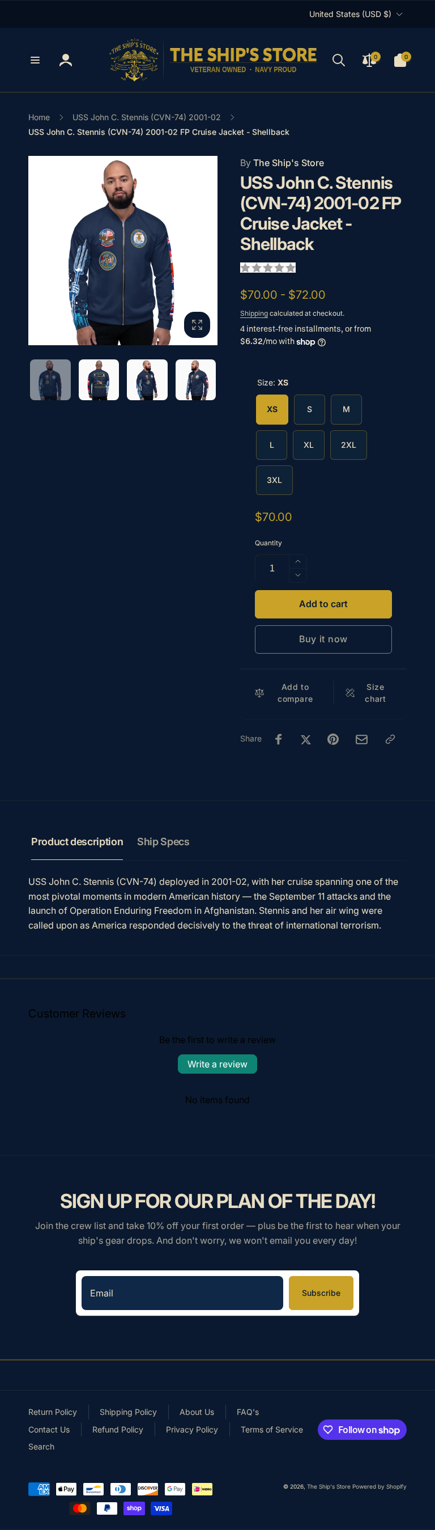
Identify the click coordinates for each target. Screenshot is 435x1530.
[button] (35, 60)
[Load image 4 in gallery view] (196, 379)
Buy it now (323, 639)
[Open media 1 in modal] (123, 250)
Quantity (268, 542)
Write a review (217, 1064)
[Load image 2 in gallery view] (99, 379)
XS (272, 409)
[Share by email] (362, 739)
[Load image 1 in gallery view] (50, 379)
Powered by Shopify (379, 1486)
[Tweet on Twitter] (306, 739)
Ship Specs (163, 841)
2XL (348, 445)
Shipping (254, 313)
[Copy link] (390, 739)
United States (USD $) (350, 14)
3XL (274, 480)
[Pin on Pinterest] (333, 739)
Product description (77, 841)
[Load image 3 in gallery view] (147, 379)
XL (309, 445)
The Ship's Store (282, 162)
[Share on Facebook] (278, 739)
